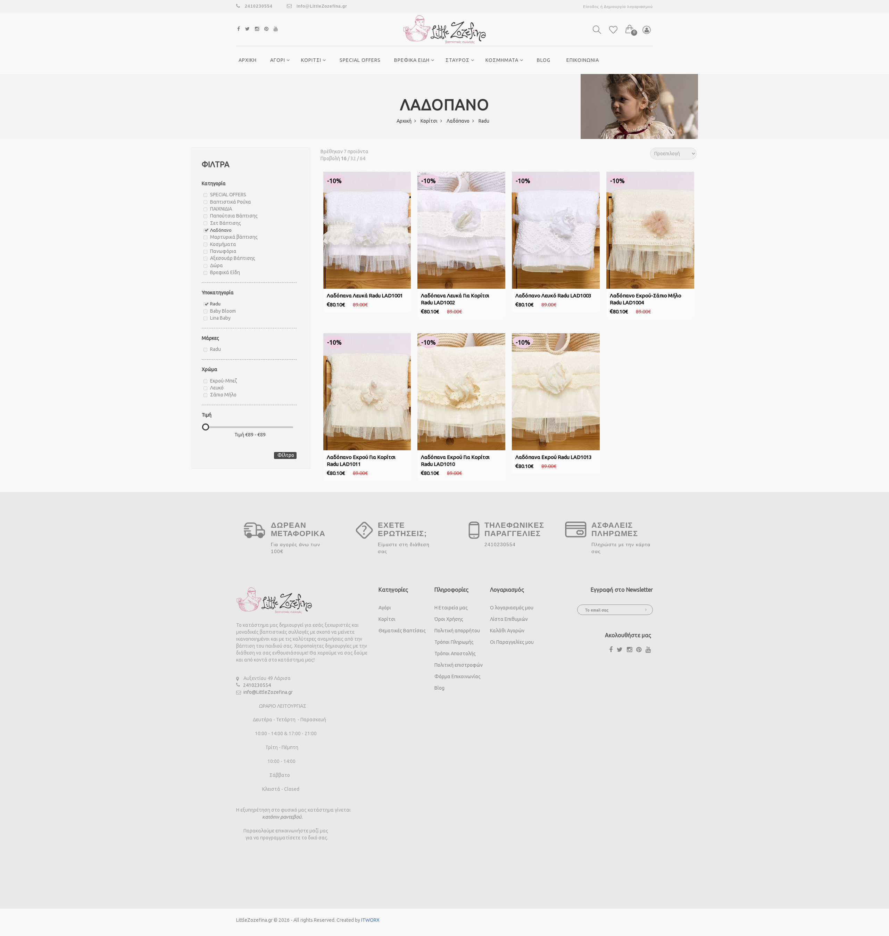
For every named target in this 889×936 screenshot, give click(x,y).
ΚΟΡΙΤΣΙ (312, 60)
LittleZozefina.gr (254, 920)
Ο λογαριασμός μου (511, 607)
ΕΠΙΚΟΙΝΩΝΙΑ (582, 60)
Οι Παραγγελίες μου (512, 642)
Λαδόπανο (459, 121)
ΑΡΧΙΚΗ (248, 60)
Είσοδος (591, 7)
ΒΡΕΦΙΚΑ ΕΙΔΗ (412, 60)
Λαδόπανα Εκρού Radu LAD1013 (553, 457)
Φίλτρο (285, 455)
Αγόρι (385, 607)
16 (344, 158)
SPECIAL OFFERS (360, 60)
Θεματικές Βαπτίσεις (402, 630)
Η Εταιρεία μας (451, 607)
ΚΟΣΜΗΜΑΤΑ (502, 60)
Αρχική (405, 121)
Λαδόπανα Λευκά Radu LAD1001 (365, 295)
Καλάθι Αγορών (507, 630)
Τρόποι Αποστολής (455, 653)
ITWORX (370, 920)
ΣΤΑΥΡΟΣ (458, 60)
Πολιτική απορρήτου (457, 630)
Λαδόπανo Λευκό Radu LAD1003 (553, 295)
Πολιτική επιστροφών (458, 665)
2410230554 (257, 685)
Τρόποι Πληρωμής (454, 642)
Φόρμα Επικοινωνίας (457, 676)
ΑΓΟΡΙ (278, 60)
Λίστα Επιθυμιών (509, 619)
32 (353, 158)
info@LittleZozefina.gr (321, 6)
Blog (543, 60)
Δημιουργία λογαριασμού (628, 7)
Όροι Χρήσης (448, 619)
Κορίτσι (430, 121)
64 (362, 158)
